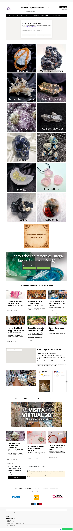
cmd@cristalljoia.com (11, 525)
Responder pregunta (31, 468)
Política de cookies (32, 488)
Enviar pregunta (17, 477)
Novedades (15, 310)
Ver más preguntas (46, 477)
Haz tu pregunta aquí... (12, 472)
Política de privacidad (24, 488)
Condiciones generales (53, 488)
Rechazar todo (29, 268)
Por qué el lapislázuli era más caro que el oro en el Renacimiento (16, 330)
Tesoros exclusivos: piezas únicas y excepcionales (14, 445)
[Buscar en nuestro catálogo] (45, 11)
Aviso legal (17, 488)
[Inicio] (7, 15)
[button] (12, 15)
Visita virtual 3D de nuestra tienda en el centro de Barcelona (36, 399)
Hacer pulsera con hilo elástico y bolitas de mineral (57, 447)
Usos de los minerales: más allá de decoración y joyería (57, 303)
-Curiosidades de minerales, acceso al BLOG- (36, 285)
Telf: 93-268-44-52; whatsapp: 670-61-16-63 (15, 523)
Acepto (43, 268)
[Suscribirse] (65, 510)
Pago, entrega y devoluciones (42, 488)
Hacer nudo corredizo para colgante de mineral (36, 448)
